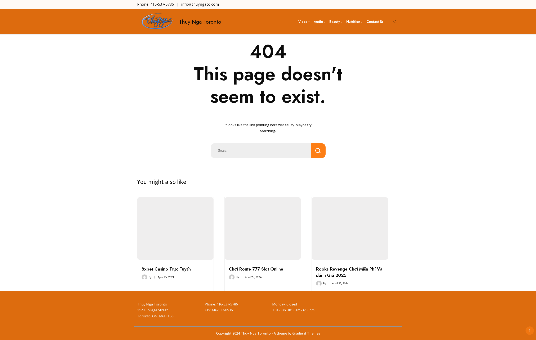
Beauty (334, 21)
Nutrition (353, 21)
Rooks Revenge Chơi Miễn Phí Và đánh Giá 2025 (349, 272)
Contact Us (374, 21)
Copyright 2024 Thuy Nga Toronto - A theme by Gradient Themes (268, 333)
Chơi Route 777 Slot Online (256, 269)
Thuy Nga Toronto (200, 22)
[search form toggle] (395, 22)
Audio (318, 21)
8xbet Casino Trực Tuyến (166, 269)
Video (303, 21)
